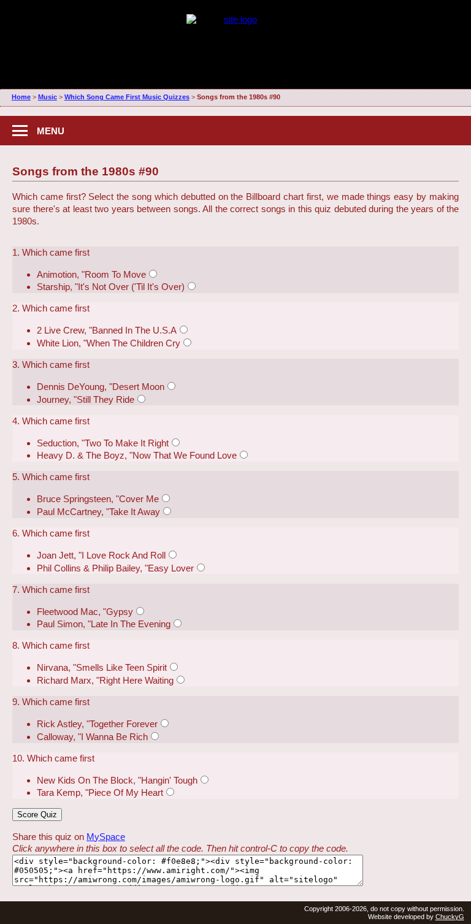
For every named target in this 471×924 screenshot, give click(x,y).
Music (47, 97)
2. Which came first (51, 308)
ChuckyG (449, 916)
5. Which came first (51, 477)
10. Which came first (53, 758)
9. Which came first (51, 702)
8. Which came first (51, 645)
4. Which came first (51, 421)
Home (21, 97)
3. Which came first (51, 364)
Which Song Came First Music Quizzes (127, 97)
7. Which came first (51, 589)
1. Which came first (51, 252)
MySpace (105, 836)
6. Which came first (51, 533)
